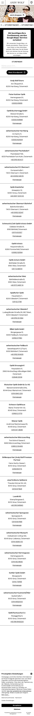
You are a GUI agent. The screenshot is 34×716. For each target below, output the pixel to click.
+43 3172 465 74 (17, 285)
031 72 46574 (17, 269)
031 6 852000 (17, 602)
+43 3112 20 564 (17, 318)
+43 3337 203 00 (17, 196)
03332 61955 (17, 103)
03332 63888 (17, 120)
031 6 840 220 (17, 393)
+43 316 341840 (17, 505)
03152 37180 (17, 338)
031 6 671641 (17, 489)
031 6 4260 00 (17, 542)
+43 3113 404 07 (17, 160)
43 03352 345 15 (17, 176)
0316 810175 (17, 469)
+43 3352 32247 (17, 212)
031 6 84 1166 (17, 522)
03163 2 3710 (17, 413)
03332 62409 (17, 140)
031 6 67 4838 (17, 430)
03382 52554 (17, 252)
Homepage (17, 123)
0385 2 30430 (17, 446)
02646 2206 (17, 377)
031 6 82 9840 (17, 562)
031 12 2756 (17, 302)
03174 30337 (17, 232)
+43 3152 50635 (17, 354)
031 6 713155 (17, 582)
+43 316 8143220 (17, 622)
